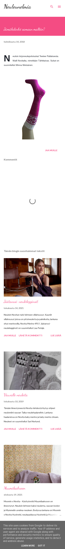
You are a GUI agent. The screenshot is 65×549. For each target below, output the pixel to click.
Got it (41, 545)
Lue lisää (56, 335)
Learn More (28, 545)
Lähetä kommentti (30, 335)
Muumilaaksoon (14, 488)
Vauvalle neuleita (16, 395)
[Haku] (52, 6)
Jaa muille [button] (51, 150)
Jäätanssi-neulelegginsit (21, 301)
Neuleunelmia (17, 6)
